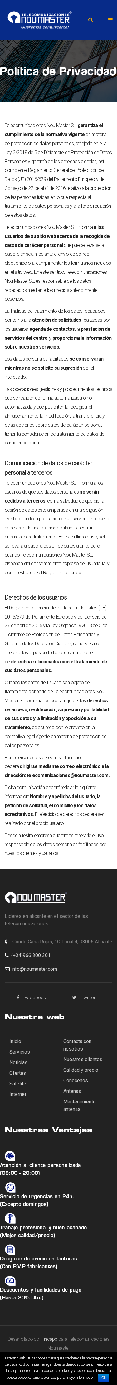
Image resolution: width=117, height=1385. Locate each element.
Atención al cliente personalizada (40, 1165)
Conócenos (75, 1081)
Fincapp (49, 1339)
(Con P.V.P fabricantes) (28, 1266)
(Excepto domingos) (24, 1204)
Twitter (88, 997)
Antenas (72, 1091)
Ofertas (17, 1073)
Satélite (17, 1084)
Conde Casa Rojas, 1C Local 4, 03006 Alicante (62, 942)
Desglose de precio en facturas (38, 1259)
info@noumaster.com (34, 969)
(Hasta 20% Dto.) (22, 1298)
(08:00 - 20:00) (20, 1173)
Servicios (19, 1052)
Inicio (15, 1041)
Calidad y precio (80, 1070)
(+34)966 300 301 (31, 955)
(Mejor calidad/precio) (27, 1235)
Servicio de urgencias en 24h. (37, 1196)
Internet (17, 1094)
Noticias (18, 1062)
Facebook (35, 997)
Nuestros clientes (82, 1059)
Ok (103, 1378)
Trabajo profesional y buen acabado (43, 1228)
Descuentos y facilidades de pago (40, 1290)
